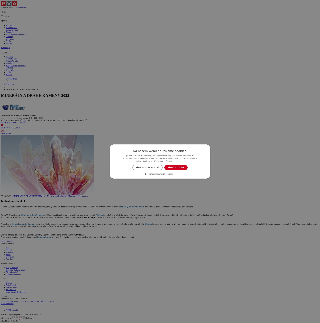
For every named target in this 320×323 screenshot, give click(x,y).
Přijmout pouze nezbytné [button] (147, 167)
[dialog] (160, 161)
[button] (160, 173)
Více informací (179, 161)
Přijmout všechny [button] (176, 167)
